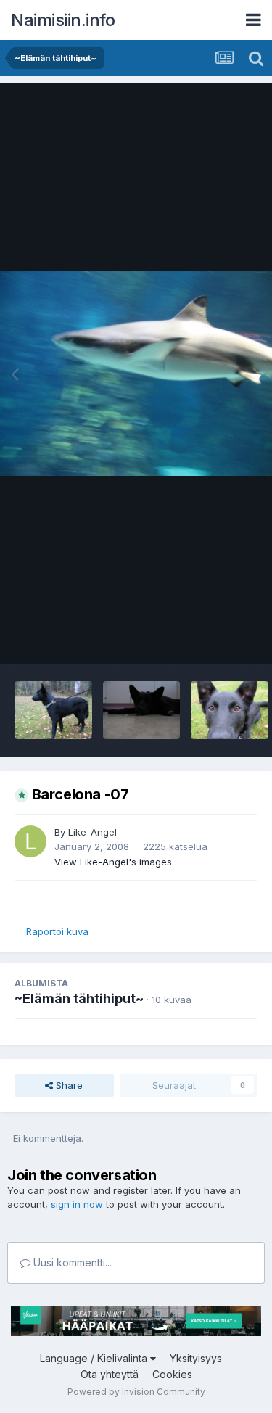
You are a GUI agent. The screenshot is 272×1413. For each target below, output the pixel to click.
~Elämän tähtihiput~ (79, 998)
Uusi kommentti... (71, 1262)
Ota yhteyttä (110, 1374)
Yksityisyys (196, 1358)
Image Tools (212, 637)
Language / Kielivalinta (95, 1358)
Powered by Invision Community (136, 1391)
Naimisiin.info (63, 19)
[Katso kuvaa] (136, 373)
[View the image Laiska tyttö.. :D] (142, 710)
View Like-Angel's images (113, 862)
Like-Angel (92, 832)
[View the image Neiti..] (53, 710)
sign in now (77, 1204)
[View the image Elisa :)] (229, 710)
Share (68, 1085)
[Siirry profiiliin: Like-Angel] (30, 841)
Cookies (172, 1374)
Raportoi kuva (57, 931)
